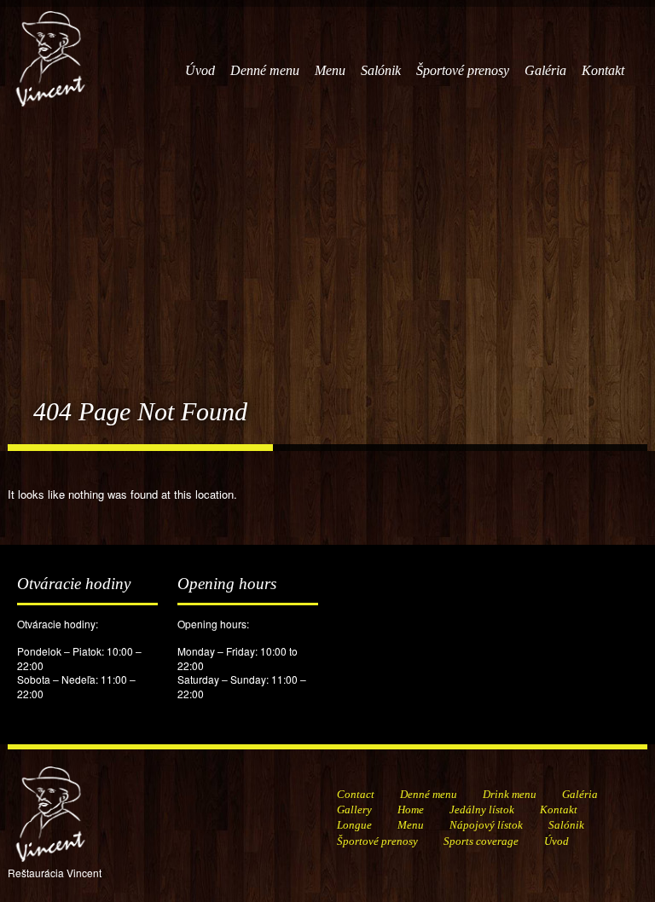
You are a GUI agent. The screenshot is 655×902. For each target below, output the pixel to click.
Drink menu (509, 794)
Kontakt (603, 70)
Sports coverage (481, 841)
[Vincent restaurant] (50, 50)
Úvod (200, 70)
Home (410, 809)
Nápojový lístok (486, 824)
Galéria (545, 70)
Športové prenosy (462, 70)
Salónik (381, 70)
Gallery (354, 809)
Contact (355, 794)
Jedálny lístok (481, 809)
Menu (330, 70)
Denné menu (264, 70)
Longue (354, 824)
